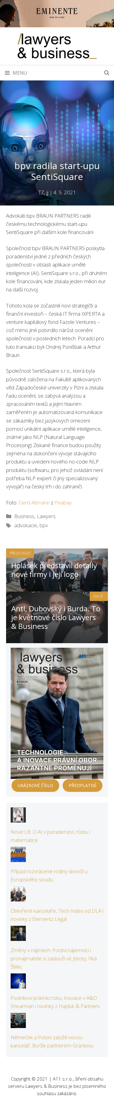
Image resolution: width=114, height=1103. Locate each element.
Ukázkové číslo (35, 785)
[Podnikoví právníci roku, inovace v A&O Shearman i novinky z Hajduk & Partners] (18, 984)
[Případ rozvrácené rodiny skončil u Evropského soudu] (18, 857)
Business (24, 516)
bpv (44, 525)
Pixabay (63, 502)
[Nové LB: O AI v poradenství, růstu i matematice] (18, 818)
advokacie (25, 525)
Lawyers (46, 516)
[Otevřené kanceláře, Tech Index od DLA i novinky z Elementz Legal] (18, 897)
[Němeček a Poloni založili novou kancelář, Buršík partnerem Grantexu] (18, 1023)
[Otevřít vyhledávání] (106, 72)
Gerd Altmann (34, 502)
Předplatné (82, 785)
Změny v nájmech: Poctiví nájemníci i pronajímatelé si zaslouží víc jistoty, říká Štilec (54, 958)
